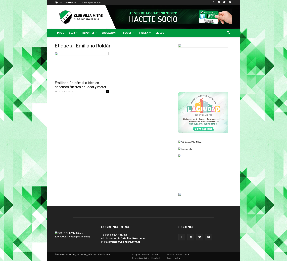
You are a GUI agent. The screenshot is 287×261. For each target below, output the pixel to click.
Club (72, 32)
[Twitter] (224, 2)
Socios (127, 32)
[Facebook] (213, 2)
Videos (160, 32)
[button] (228, 33)
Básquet (136, 254)
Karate (179, 254)
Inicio (60, 32)
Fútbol (155, 254)
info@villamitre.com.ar (132, 238)
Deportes (88, 32)
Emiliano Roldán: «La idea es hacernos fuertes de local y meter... (82, 85)
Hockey (170, 254)
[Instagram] (218, 2)
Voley (177, 258)
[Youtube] (229, 2)
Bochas (145, 254)
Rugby (169, 258)
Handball (155, 258)
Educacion (109, 32)
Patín (187, 254)
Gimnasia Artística (140, 258)
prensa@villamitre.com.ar (124, 241)
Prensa (143, 32)
